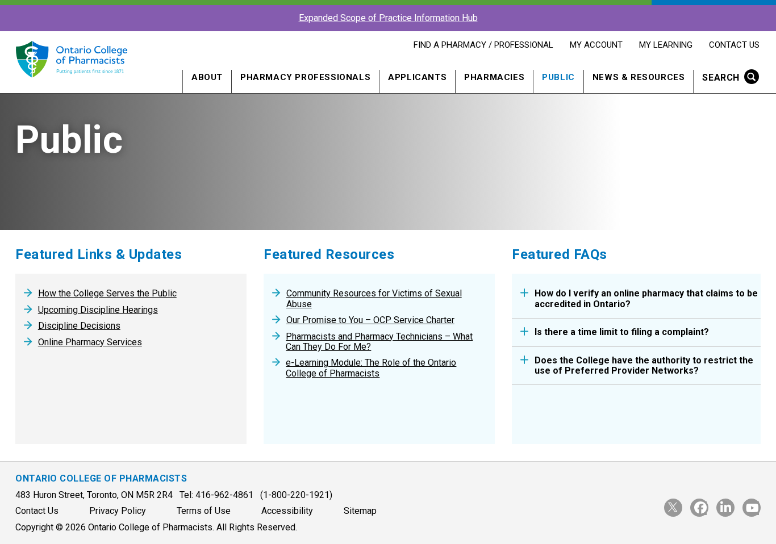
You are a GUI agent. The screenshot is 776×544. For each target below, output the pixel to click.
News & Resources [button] (639, 77)
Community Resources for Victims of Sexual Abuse (374, 298)
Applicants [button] (417, 77)
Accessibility (287, 510)
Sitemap (360, 510)
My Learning (665, 45)
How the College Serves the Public (107, 293)
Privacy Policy (117, 510)
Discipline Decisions (79, 326)
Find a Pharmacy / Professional (483, 45)
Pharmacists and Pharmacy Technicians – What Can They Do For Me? (379, 342)
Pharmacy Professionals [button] (305, 77)
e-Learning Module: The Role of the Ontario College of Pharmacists (371, 368)
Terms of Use (204, 510)
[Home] (71, 83)
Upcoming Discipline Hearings (98, 310)
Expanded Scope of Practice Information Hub (388, 17)
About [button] (207, 77)
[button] (727, 78)
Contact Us (734, 45)
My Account (596, 45)
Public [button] (558, 77)
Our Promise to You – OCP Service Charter (370, 320)
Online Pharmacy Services (90, 342)
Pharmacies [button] (494, 77)
